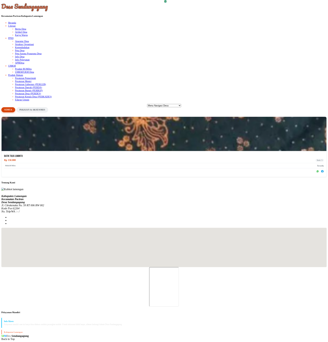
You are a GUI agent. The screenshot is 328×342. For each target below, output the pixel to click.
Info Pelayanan (22, 59)
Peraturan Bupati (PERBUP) (29, 90)
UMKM (12, 66)
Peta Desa (19, 50)
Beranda (12, 23)
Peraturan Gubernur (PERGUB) (30, 84)
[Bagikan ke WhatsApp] (317, 171)
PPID (10, 38)
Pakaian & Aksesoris (32, 110)
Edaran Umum (22, 99)
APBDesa (19, 63)
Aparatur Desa (22, 41)
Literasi (12, 26)
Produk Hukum (15, 75)
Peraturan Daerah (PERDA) (28, 87)
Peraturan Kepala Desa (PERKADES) (33, 96)
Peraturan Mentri (23, 81)
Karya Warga (21, 35)
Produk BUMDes (23, 69)
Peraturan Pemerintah (25, 78)
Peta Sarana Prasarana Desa (28, 53)
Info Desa (19, 56)
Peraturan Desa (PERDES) (28, 93)
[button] (164, 245)
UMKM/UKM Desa (24, 72)
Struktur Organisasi (24, 44)
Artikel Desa (21, 32)
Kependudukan (22, 47)
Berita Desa (20, 29)
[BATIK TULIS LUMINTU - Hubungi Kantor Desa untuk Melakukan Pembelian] (164, 150)
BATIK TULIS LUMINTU (13, 155)
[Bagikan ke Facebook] (322, 171)
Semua (8, 110)
